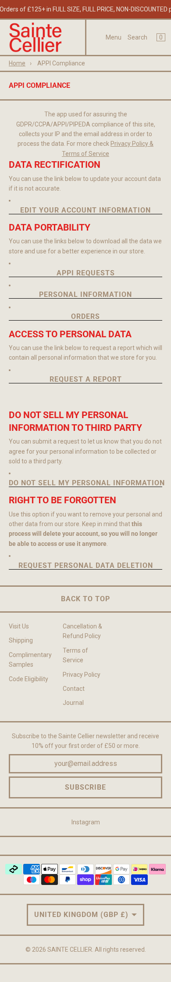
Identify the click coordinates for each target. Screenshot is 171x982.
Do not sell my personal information (85, 483)
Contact (74, 688)
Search (137, 37)
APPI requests (86, 273)
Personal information (85, 295)
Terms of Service (75, 655)
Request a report (86, 379)
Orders (85, 317)
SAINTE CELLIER (69, 949)
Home (17, 63)
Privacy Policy (81, 674)
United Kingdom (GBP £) (81, 914)
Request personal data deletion (85, 566)
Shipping (21, 640)
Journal (73, 702)
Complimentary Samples (30, 659)
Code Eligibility (28, 678)
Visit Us (19, 626)
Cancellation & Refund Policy (82, 631)
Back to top (85, 599)
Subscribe (85, 787)
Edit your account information (85, 210)
